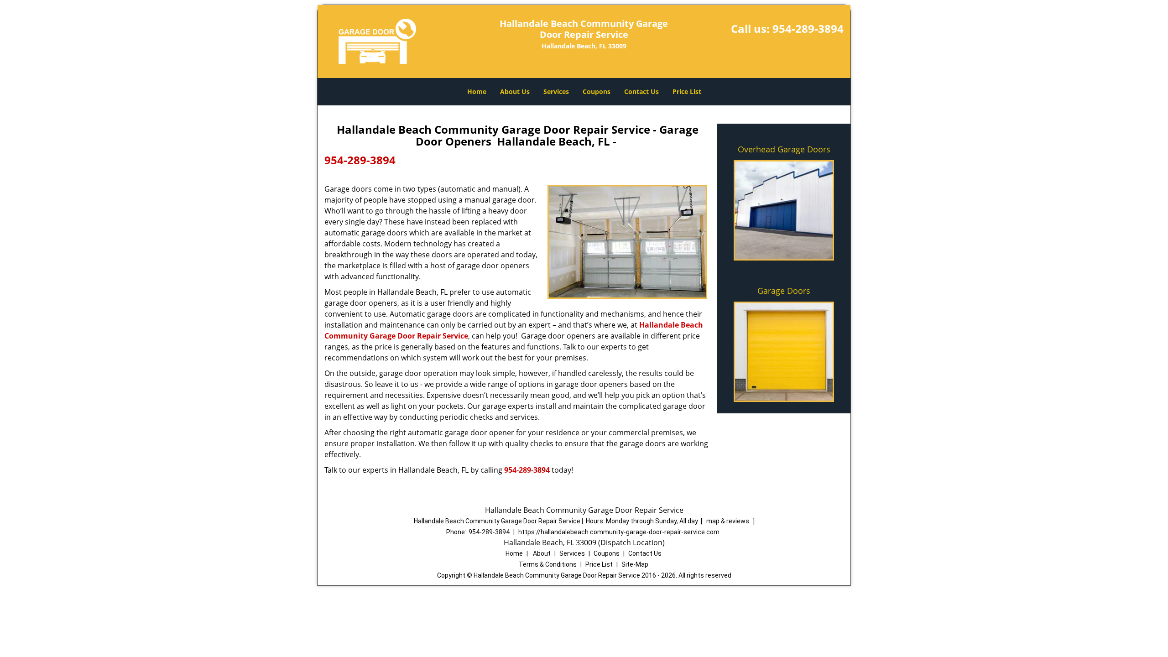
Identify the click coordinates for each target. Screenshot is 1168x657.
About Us (515, 91)
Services (556, 91)
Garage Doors (783, 290)
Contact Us (641, 91)
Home (476, 91)
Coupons (596, 91)
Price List (687, 91)
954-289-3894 (808, 28)
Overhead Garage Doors (784, 149)
